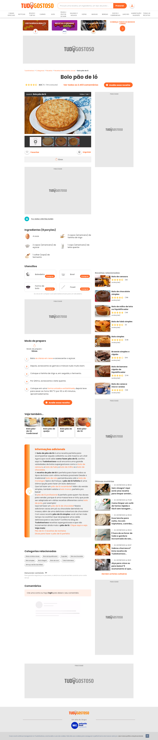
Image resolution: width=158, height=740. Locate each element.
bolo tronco (65, 489)
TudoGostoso (29, 71)
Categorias (40, 71)
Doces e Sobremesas (115, 14)
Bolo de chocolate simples (121, 293)
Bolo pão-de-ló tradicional (32, 431)
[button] (84, 152)
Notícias (21, 14)
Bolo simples (30, 560)
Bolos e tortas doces (32, 556)
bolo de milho (66, 467)
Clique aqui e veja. (79, 525)
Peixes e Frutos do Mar (63, 14)
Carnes (43, 14)
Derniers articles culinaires (114, 574)
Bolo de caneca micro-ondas (119, 385)
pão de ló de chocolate (62, 506)
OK (147, 736)
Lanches (126, 14)
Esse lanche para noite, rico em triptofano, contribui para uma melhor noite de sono (122, 521)
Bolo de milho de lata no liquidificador (122, 308)
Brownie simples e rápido (120, 353)
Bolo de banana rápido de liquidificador (119, 369)
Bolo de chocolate (77, 556)
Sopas (84, 14)
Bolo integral (42, 560)
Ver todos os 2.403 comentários (81, 85)
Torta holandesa (68, 560)
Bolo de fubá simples (122, 321)
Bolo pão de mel (66, 430)
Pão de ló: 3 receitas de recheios (50, 531)
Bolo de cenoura (120, 276)
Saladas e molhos (74, 14)
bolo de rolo (51, 478)
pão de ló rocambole (61, 486)
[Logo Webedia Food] (79, 725)
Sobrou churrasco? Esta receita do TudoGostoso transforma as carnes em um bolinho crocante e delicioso (121, 551)
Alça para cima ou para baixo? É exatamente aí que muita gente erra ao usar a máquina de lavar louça (122, 566)
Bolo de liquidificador (50, 556)
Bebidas (105, 14)
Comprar (50, 276)
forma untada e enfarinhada (61, 388)
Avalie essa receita (119, 85)
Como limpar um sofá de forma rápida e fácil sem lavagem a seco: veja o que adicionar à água (122, 506)
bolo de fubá (51, 467)
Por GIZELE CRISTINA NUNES (42, 219)
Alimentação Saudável (136, 14)
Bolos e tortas (32, 14)
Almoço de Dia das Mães (34, 565)
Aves (53, 14)
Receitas (49, 71)
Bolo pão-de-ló (82, 430)
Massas (95, 14)
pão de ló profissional (47, 494)
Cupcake (64, 556)
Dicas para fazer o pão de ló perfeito (52, 533)
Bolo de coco (54, 560)
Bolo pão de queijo (49, 430)
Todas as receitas (146, 14)
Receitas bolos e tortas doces (64, 71)
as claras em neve (44, 358)
